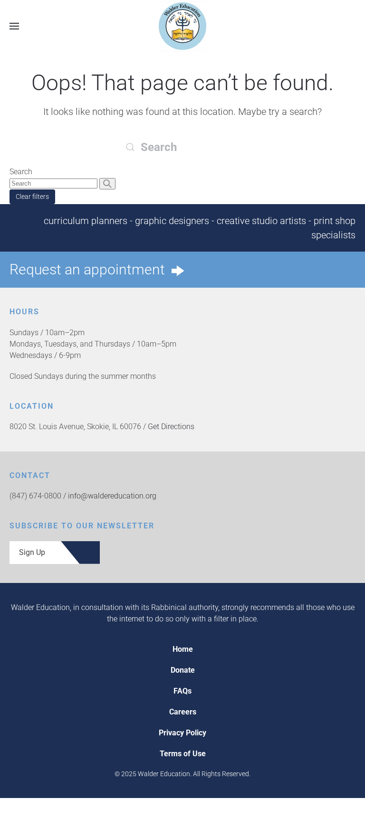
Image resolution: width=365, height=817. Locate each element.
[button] (14, 26)
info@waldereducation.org (112, 495)
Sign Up (32, 552)
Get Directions (171, 426)
